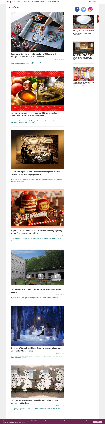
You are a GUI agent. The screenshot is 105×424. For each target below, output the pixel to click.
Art (29, 1)
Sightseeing (35, 1)
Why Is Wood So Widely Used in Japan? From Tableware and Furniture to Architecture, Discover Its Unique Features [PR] (83, 32)
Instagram (90, 9)
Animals (48, 1)
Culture (24, 1)
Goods (42, 1)
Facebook (77, 9)
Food (18, 1)
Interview (55, 1)
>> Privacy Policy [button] (21, 422)
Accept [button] (97, 421)
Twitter (83, 9)
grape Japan (11, 2)
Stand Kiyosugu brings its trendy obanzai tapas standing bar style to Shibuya (82, 58)
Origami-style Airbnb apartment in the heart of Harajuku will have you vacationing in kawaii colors (83, 84)
